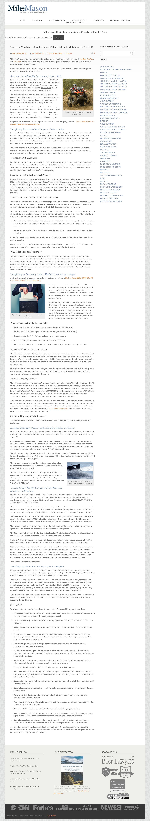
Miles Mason (37, 53)
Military (104, 181)
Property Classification (111, 195)
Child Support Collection (112, 127)
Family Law (105, 158)
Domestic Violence (109, 155)
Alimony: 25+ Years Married (112, 90)
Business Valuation (109, 98)
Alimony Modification (110, 75)
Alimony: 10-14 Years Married (113, 81)
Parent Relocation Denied (112, 107)
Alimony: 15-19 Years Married (113, 84)
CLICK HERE (58, 37)
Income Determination (110, 132)
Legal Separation (108, 144)
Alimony (99, 20)
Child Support (56, 20)
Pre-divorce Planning (110, 138)
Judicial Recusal (108, 153)
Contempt (105, 161)
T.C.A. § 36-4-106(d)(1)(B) (58, 408)
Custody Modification (110, 104)
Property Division (120, 20)
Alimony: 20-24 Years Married (113, 87)
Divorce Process (108, 147)
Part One (83, 59)
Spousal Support (108, 92)
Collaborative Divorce (111, 175)
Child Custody (79, 20)
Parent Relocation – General (114, 112)
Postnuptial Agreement (111, 187)
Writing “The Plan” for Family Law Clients (25, 766)
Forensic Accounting (110, 164)
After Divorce (107, 67)
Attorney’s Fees (107, 95)
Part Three (17, 62)
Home (22, 20)
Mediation (104, 173)
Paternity (104, 121)
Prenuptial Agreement (110, 190)
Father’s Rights (107, 115)
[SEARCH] (131, 53)
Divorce (37, 20)
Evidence (104, 150)
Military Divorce (108, 184)
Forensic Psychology (110, 167)
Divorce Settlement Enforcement (116, 69)
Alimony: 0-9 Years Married (112, 78)
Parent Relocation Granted (113, 110)
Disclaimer (52, 816)
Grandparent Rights (110, 118)
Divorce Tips (106, 141)
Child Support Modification (113, 130)
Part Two (90, 59)
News (102, 178)
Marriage (104, 170)
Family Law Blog (75, 22)
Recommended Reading (111, 201)
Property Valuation (109, 198)
